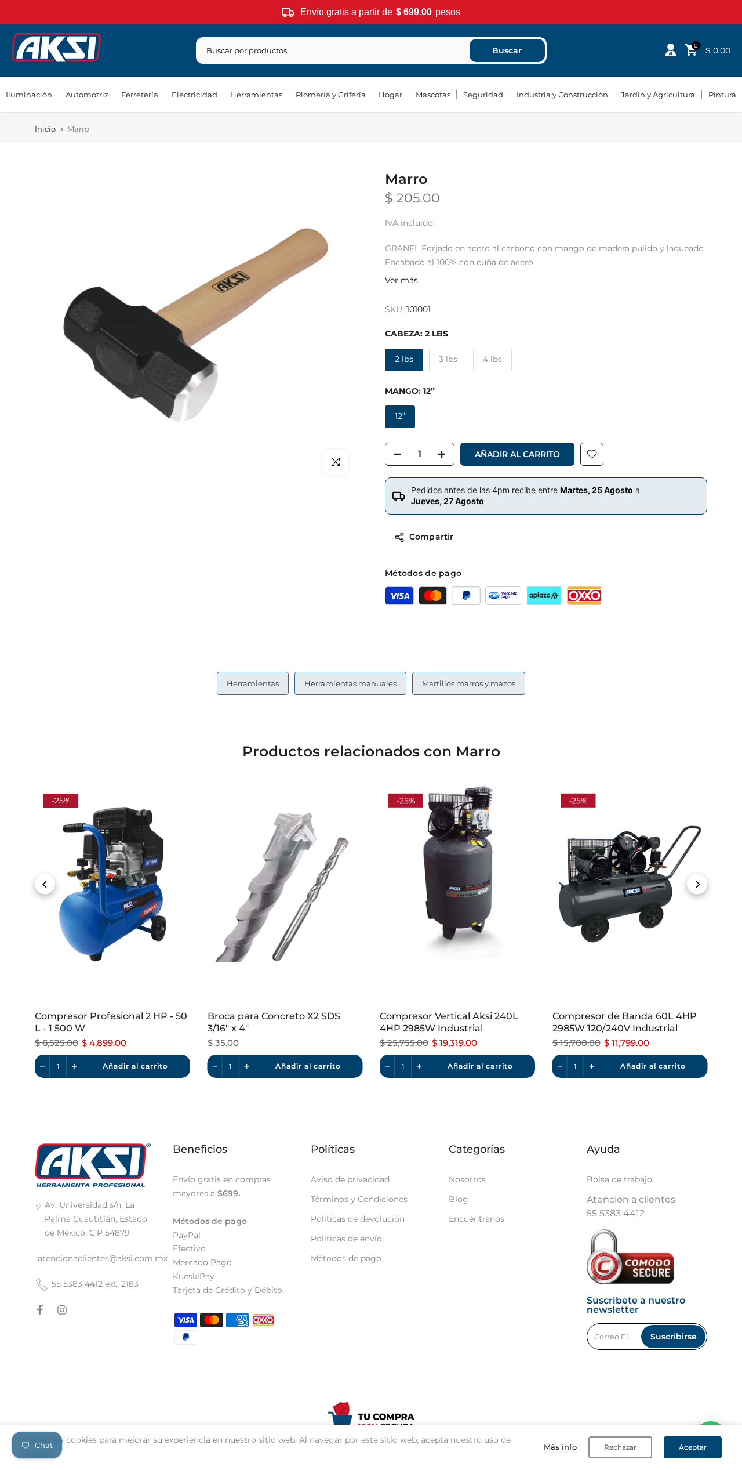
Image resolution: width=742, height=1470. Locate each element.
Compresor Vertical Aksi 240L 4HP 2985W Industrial (449, 1022)
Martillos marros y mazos (468, 683)
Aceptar (693, 1447)
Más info (560, 1446)
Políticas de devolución (358, 1219)
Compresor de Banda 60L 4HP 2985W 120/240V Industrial (624, 1022)
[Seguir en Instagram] (62, 1310)
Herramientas (256, 94)
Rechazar (620, 1447)
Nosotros (467, 1179)
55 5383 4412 (616, 1213)
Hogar (390, 94)
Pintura (722, 94)
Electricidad (194, 94)
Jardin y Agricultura (658, 94)
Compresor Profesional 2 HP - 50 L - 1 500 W (111, 1022)
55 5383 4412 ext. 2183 (95, 1284)
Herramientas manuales (350, 683)
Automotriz (87, 94)
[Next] (697, 884)
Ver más (401, 280)
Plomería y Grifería (331, 94)
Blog (458, 1199)
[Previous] (45, 884)
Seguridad (483, 94)
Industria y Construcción (562, 94)
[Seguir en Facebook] (40, 1310)
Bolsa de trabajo (619, 1179)
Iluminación (29, 94)
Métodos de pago (346, 1258)
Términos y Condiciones (359, 1199)
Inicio (45, 129)
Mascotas (433, 94)
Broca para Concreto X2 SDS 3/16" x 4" (274, 1022)
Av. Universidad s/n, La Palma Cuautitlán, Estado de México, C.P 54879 (96, 1219)
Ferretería (139, 94)
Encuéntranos (476, 1219)
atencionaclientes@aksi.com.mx (103, 1258)
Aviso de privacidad (350, 1179)
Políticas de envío (346, 1238)
